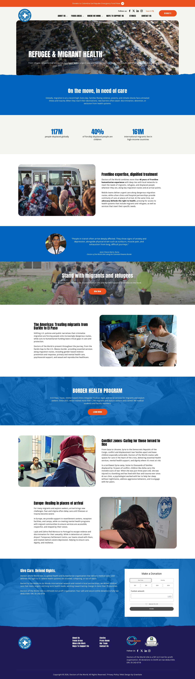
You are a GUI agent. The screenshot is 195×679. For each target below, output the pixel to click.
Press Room (104, 640)
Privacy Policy (113, 674)
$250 (168, 585)
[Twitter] (133, 11)
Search (149, 11)
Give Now (97, 291)
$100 (157, 585)
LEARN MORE (97, 412)
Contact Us (146, 15)
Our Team (103, 643)
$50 (146, 585)
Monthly (163, 580)
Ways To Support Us (115, 15)
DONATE (167, 13)
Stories (132, 15)
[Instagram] (141, 11)
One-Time (140, 580)
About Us (62, 16)
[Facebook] (129, 11)
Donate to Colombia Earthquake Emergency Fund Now (96, 3)
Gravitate (138, 674)
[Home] (24, 15)
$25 (135, 585)
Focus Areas (76, 16)
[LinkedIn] (137, 11)
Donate (152, 609)
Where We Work (94, 16)
